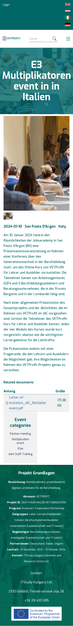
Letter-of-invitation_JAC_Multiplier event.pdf (27, 402)
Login (6, 5)
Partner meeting (20, 434)
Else (20, 448)
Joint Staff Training (20, 454)
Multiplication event (20, 441)
